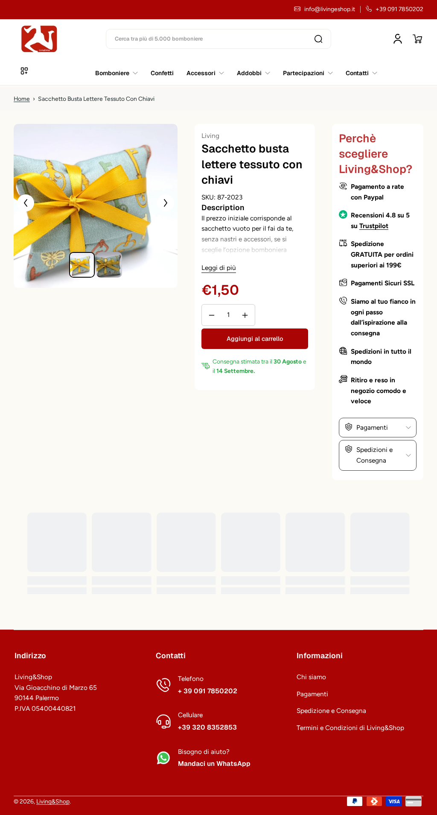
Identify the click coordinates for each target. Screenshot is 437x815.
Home (22, 98)
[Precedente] (25, 202)
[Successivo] (165, 202)
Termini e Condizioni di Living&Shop (350, 728)
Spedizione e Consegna (331, 711)
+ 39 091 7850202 (207, 691)
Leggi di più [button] (218, 268)
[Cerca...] (318, 39)
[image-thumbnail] (82, 265)
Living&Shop (53, 801)
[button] (417, 39)
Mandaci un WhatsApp (214, 763)
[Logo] (39, 38)
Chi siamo (311, 677)
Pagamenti (312, 694)
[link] (358, 73)
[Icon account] (398, 39)
